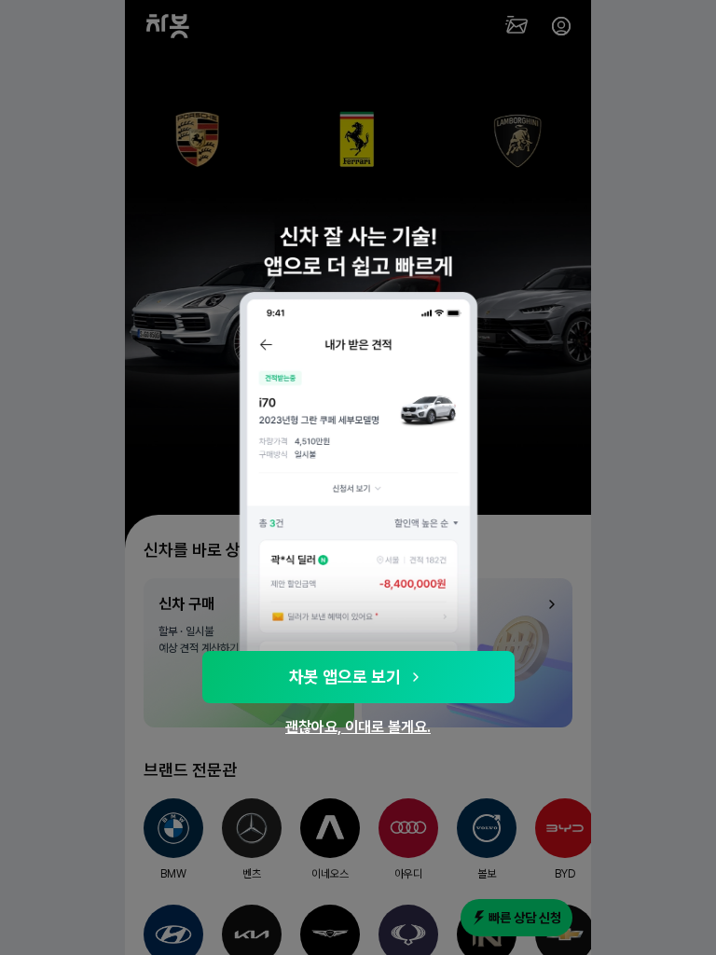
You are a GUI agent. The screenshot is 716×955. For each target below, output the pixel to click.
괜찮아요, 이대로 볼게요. (358, 727)
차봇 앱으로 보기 (345, 676)
